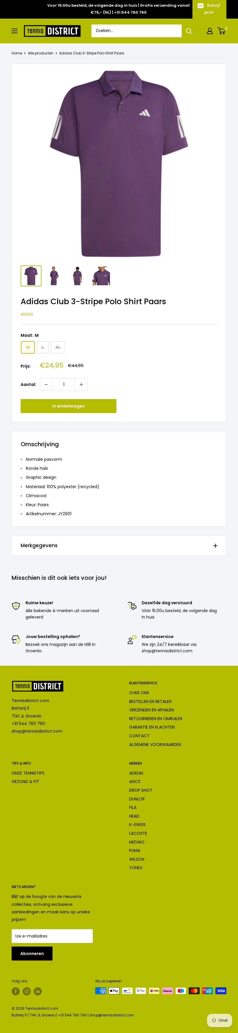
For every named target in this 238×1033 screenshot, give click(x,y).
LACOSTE (138, 833)
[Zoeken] (189, 30)
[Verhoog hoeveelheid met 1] (81, 384)
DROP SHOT (140, 790)
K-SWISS (137, 825)
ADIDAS (136, 773)
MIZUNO (137, 842)
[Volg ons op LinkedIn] (38, 991)
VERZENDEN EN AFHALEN (151, 710)
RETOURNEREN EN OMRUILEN (155, 719)
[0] (221, 30)
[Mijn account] (210, 31)
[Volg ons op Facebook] (16, 991)
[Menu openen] (14, 31)
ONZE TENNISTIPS (28, 773)
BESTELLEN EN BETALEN (150, 701)
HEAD (134, 816)
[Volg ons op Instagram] (27, 991)
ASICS (134, 781)
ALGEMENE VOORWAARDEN (155, 744)
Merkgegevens (39, 545)
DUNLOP (137, 799)
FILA (132, 807)
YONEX (136, 868)
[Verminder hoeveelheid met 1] (46, 384)
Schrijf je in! (212, 9)
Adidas (27, 314)
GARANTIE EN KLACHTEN (152, 727)
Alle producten (40, 53)
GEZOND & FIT (25, 781)
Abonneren (32, 953)
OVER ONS (139, 693)
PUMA (134, 850)
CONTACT (139, 736)
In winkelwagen (68, 406)
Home (17, 53)
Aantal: (28, 384)
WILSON (136, 859)
